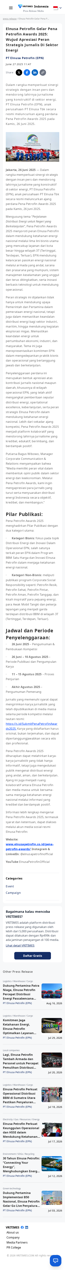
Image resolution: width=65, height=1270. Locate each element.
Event (10, 886)
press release (10, 18)
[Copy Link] (43, 72)
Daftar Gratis (32, 956)
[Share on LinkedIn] (35, 72)
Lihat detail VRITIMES (20, 945)
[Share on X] (19, 72)
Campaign (13, 893)
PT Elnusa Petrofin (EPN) (25, 58)
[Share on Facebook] (27, 72)
